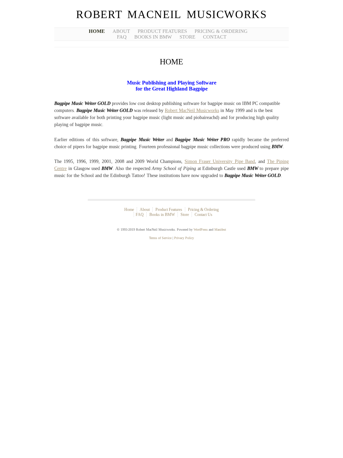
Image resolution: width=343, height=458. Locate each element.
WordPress (201, 229)
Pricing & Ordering (221, 31)
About (121, 31)
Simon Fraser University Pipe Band (220, 161)
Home (97, 31)
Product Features (162, 31)
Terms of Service (160, 238)
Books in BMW (153, 37)
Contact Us (203, 214)
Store (187, 37)
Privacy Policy (184, 238)
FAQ (122, 37)
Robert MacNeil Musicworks (171, 14)
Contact (214, 37)
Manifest (220, 229)
